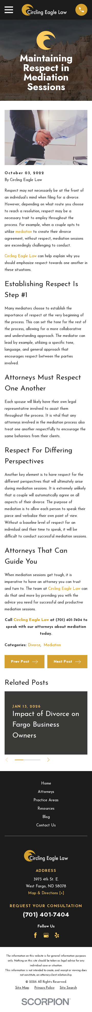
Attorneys (46, 792)
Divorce (34, 645)
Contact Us (46, 825)
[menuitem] (22, 988)
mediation (24, 232)
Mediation (52, 645)
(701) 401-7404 (46, 914)
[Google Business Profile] (46, 935)
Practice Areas (46, 800)
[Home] (44, 10)
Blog (46, 817)
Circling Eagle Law (21, 256)
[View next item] (48, 760)
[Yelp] (57, 935)
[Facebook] (35, 935)
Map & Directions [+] (46, 893)
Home (46, 784)
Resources (46, 809)
